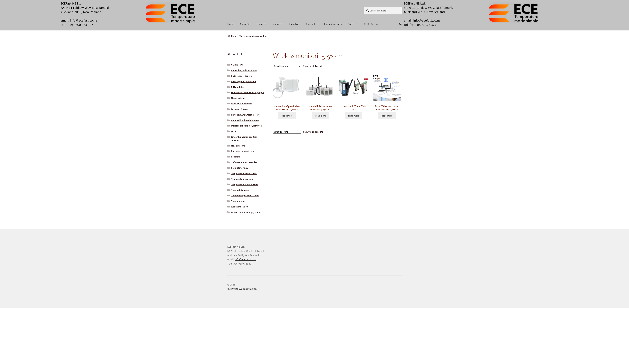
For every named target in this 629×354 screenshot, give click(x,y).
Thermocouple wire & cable (245, 195)
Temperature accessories (244, 173)
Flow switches (238, 98)
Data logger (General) (242, 75)
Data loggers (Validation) (244, 81)
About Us (245, 24)
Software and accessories (244, 162)
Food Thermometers (241, 103)
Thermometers (238, 201)
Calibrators (237, 64)
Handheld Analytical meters (245, 114)
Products (261, 24)
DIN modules (237, 87)
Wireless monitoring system (245, 212)
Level (233, 131)
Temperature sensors (242, 178)
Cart (350, 24)
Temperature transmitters (244, 184)
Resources (277, 24)
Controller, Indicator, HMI (244, 70)
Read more (287, 115)
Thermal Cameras (240, 189)
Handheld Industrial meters (245, 120)
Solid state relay (239, 167)
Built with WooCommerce (241, 288)
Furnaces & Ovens (240, 109)
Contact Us (312, 24)
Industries (294, 24)
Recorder (235, 156)
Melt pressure (238, 145)
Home (230, 24)
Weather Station (239, 206)
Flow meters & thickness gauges (247, 92)
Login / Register (333, 24)
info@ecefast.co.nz (245, 259)
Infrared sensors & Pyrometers (246, 125)
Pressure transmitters (242, 151)
